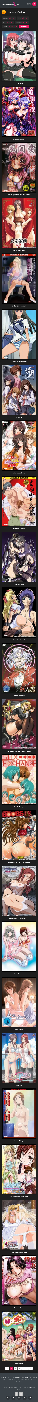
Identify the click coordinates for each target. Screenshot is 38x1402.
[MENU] (34, 4)
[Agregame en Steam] (24, 1398)
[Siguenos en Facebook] (8, 1398)
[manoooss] (21, 1394)
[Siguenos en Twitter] (13, 1398)
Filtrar (24, 26)
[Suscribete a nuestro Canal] (19, 1398)
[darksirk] (17, 1394)
